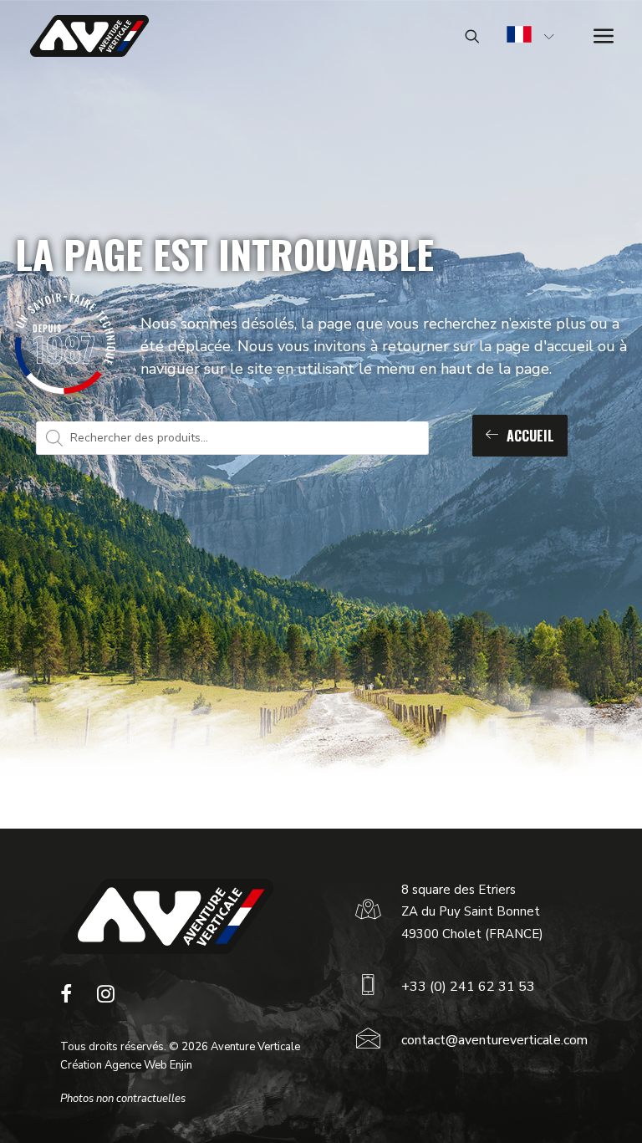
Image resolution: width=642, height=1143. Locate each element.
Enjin (181, 1065)
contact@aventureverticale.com (494, 1040)
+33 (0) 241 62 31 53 (468, 986)
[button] (66, 998)
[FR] (519, 37)
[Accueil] (166, 916)
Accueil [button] (530, 436)
